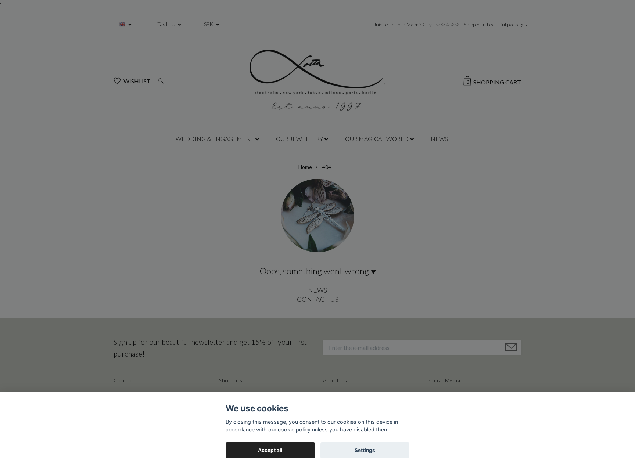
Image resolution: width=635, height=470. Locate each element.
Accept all (270, 450)
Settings (365, 450)
